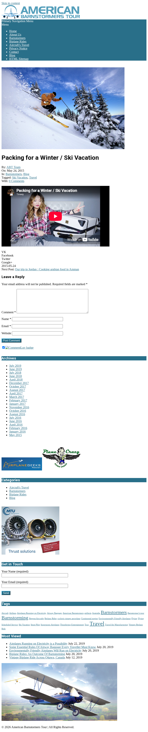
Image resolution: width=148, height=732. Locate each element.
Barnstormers (14, 174)
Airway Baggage (54, 613)
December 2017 (19, 383)
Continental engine (89, 619)
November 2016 (19, 407)
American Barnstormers (73, 613)
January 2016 (17, 431)
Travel (33, 177)
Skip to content (11, 3)
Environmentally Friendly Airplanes (115, 619)
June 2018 (15, 376)
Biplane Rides (17, 494)
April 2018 (16, 379)
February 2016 (18, 428)
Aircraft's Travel (19, 487)
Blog (26, 174)
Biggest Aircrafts (36, 619)
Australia (96, 613)
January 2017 (17, 403)
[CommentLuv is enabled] (19, 347)
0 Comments (16, 181)
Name (6, 319)
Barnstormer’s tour (136, 613)
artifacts (87, 613)
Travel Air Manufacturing (116, 625)
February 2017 (18, 400)
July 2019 (15, 365)
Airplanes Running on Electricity (31, 613)
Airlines (12, 613)
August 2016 (17, 414)
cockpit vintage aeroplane (68, 619)
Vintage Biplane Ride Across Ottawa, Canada (37, 657)
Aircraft (5, 613)
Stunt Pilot (35, 625)
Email (6, 326)
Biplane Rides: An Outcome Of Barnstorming (37, 654)
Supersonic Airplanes (50, 625)
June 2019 (15, 369)
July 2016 (15, 417)
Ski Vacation (20, 177)
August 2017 (17, 390)
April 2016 (16, 424)
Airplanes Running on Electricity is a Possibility (38, 643)
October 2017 (17, 386)
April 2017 (16, 393)
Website (6, 333)
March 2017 (16, 397)
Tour (87, 625)
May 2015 (15, 435)
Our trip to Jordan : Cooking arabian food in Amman (47, 269)
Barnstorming (15, 617)
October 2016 (17, 410)
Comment (9, 312)
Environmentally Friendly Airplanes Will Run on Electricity (45, 650)
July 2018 (15, 372)
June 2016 (15, 421)
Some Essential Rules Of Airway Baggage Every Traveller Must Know (52, 647)
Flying (134, 619)
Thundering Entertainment (72, 625)
